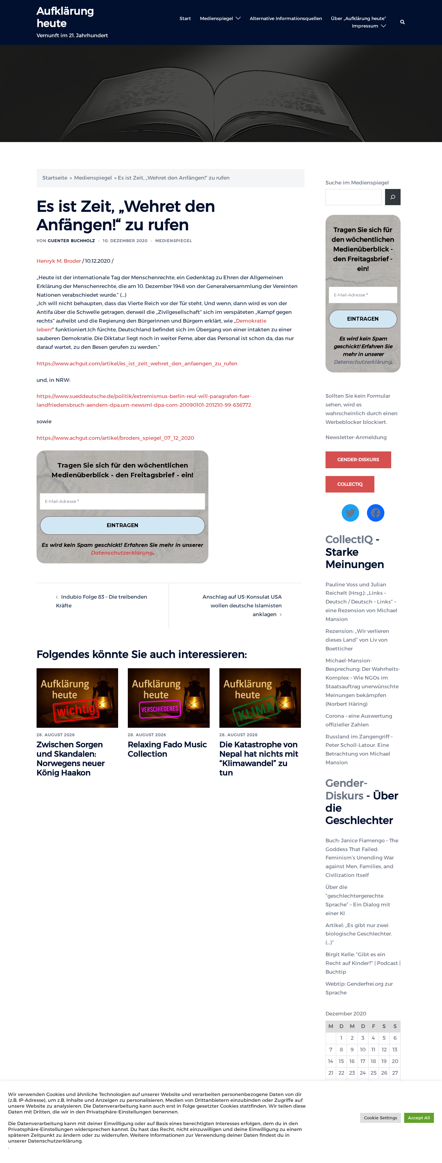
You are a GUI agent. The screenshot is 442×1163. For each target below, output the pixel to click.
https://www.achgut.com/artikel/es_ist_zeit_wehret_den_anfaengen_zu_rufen (137, 363)
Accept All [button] (419, 1117)
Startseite (54, 178)
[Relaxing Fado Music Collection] (168, 697)
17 (362, 1061)
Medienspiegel (216, 18)
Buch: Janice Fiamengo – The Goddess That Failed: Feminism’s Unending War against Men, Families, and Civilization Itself (362, 858)
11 (373, 1050)
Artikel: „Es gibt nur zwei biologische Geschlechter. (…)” (359, 934)
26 (384, 1073)
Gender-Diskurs (358, 459)
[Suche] (393, 197)
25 (373, 1073)
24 (363, 1073)
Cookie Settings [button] (380, 1117)
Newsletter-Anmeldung (356, 437)
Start (185, 18)
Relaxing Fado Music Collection (167, 749)
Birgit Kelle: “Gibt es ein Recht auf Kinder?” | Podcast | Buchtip (363, 963)
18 (373, 1061)
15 (341, 1061)
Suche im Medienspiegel (357, 183)
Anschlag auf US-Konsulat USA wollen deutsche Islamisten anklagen (242, 605)
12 (384, 1050)
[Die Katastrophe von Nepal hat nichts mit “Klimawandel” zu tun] (260, 697)
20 (395, 1061)
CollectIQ (349, 484)
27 (395, 1073)
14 (330, 1061)
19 (384, 1061)
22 (341, 1073)
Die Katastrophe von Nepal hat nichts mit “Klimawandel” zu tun (258, 758)
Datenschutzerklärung (122, 553)
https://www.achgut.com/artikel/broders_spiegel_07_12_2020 (115, 438)
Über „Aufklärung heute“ (358, 18)
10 (363, 1050)
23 (352, 1073)
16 (352, 1061)
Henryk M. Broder (59, 261)
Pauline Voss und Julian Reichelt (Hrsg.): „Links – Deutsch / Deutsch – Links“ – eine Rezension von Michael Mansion (361, 602)
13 (394, 1050)
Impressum (365, 26)
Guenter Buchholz (71, 240)
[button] (402, 22)
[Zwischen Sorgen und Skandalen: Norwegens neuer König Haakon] (77, 697)
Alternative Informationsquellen (286, 18)
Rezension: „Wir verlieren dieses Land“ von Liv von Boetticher (357, 640)
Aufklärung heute (65, 17)
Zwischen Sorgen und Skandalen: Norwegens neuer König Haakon (71, 758)
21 (330, 1073)
